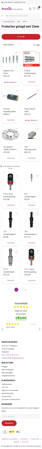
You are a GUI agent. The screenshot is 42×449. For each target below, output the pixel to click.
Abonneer (9, 423)
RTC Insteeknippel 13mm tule (29, 195)
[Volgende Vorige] (25, 290)
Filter (22, 37)
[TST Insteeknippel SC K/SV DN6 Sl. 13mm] (10, 220)
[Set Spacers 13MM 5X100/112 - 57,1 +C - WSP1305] (10, 135)
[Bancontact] (18, 431)
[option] (21, 331)
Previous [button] (2, 329)
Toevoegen (31, 82)
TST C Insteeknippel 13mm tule (8, 270)
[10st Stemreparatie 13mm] (31, 135)
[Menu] (2, 15)
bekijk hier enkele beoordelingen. (21, 312)
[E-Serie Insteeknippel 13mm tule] (31, 59)
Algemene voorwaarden (10, 439)
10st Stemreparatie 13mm (30, 148)
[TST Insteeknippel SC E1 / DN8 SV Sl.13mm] (31, 220)
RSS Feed (25, 442)
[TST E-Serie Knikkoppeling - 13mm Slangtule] (10, 182)
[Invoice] (5, 431)
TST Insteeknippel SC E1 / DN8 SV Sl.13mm (31, 233)
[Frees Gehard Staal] (31, 97)
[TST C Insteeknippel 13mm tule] (10, 257)
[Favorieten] (34, 8)
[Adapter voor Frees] (10, 59)
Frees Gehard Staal (29, 110)
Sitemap (16, 442)
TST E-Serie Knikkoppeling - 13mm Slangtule (9, 195)
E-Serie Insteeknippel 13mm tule (29, 72)
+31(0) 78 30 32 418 (12, 355)
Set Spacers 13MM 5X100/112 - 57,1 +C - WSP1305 (10, 148)
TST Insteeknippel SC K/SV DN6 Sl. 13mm (10, 233)
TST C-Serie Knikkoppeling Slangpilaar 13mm (30, 270)
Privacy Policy (35, 439)
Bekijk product (10, 82)
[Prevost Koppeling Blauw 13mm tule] (10, 97)
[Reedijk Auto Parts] (12, 8)
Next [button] (40, 329)
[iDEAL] (11, 431)
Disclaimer (24, 439)
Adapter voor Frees (8, 71)
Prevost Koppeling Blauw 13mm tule (10, 110)
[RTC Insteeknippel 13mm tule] (31, 182)
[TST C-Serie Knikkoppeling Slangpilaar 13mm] (31, 257)
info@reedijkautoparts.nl (15, 358)
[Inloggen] (30, 8)
